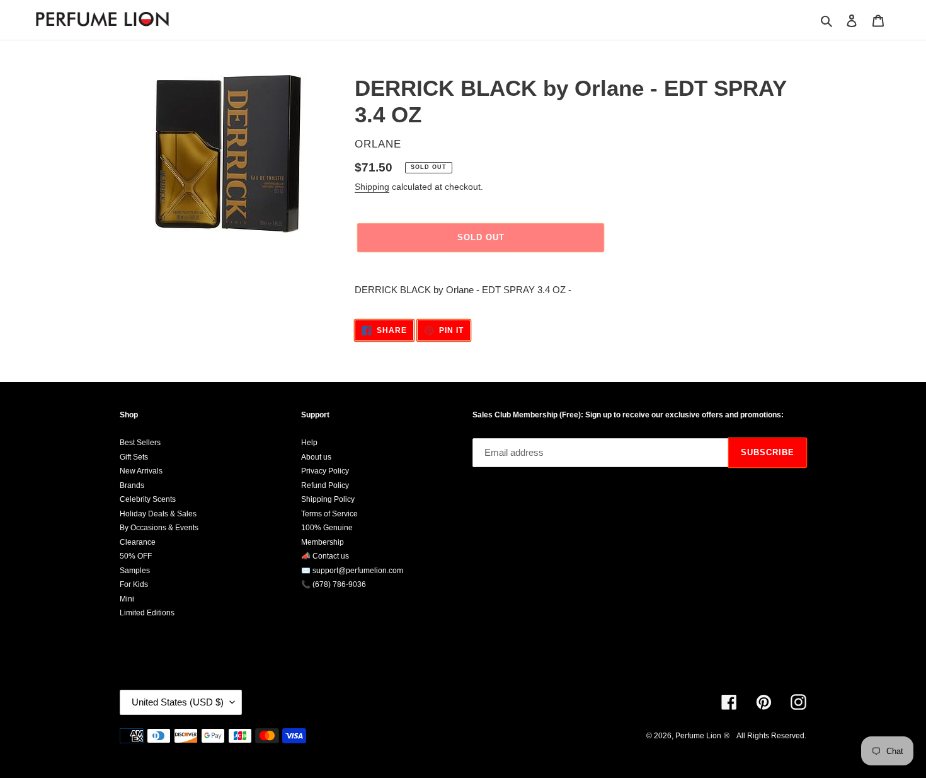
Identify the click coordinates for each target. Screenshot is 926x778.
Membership (322, 542)
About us (316, 457)
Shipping (372, 187)
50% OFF (136, 556)
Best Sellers (140, 442)
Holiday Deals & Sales (158, 513)
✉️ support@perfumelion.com (352, 570)
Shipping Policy (328, 499)
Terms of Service (329, 513)
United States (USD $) (178, 702)
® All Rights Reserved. (765, 735)
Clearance (138, 542)
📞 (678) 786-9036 (333, 584)
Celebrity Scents (148, 499)
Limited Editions (147, 612)
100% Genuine (327, 527)
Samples (135, 570)
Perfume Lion (698, 735)
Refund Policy (325, 485)
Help (309, 442)
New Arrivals (141, 471)
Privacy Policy (325, 471)
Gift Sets (134, 457)
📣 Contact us (325, 556)
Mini (127, 599)
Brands (132, 485)
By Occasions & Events (159, 527)
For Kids (134, 584)
